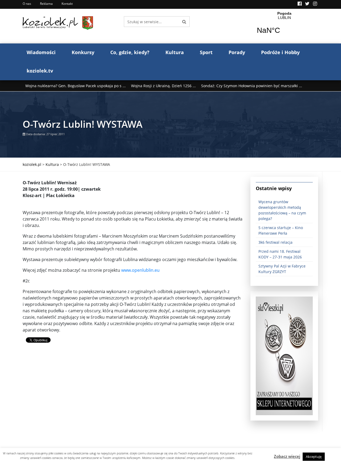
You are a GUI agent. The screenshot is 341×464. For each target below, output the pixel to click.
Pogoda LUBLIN (284, 26)
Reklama (46, 3)
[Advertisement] (132, 394)
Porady (237, 52)
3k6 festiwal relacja (275, 242)
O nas (27, 3)
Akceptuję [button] (314, 456)
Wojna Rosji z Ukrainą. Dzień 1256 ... (163, 85)
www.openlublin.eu (140, 270)
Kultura (174, 52)
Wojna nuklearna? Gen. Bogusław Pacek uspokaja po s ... (75, 85)
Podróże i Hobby (280, 52)
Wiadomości (41, 52)
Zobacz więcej (287, 456)
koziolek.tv (40, 70)
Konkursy (83, 52)
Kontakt (67, 3)
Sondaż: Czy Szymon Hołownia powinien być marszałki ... (251, 85)
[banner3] (284, 355)
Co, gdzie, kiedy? (129, 52)
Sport (206, 52)
